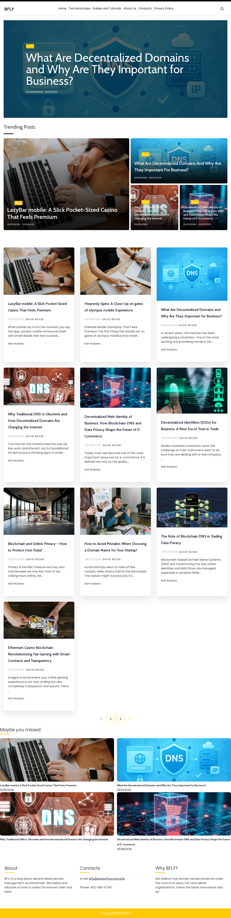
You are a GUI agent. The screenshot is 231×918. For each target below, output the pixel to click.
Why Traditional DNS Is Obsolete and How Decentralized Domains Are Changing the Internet (37, 420)
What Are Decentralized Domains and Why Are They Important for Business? (161, 785)
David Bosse (35, 319)
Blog (18, 202)
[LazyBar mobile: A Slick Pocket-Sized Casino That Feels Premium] (57, 780)
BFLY (9, 9)
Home (62, 8)
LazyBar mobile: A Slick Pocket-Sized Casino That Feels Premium (38, 785)
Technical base (79, 8)
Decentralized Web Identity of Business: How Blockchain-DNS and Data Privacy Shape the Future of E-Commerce (173, 842)
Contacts (145, 8)
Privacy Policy (163, 8)
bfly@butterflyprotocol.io (107, 879)
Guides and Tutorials (107, 8)
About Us (129, 8)
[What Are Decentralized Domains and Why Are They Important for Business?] (174, 780)
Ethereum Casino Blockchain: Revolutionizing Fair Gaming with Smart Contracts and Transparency (39, 654)
